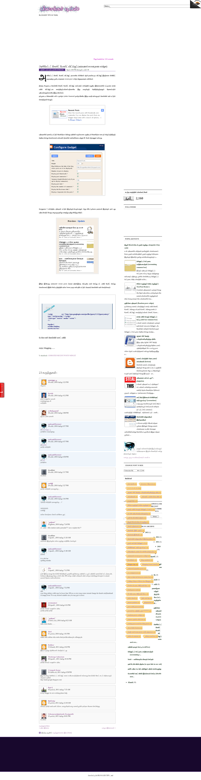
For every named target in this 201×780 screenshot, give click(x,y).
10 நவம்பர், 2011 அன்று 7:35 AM (59, 690)
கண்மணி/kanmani (54, 424)
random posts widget (135, 615)
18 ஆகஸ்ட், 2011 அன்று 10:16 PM (59, 659)
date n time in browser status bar (139, 577)
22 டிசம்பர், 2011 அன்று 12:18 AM (59, 703)
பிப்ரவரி (130, 682)
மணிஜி (50, 483)
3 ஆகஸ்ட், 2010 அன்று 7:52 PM (59, 588)
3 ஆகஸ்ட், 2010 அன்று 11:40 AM (59, 551)
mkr (49, 568)
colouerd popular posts (136, 569)
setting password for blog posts (138, 624)
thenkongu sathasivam (56, 657)
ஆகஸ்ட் (153, 557)
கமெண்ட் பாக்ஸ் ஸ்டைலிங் (150, 497)
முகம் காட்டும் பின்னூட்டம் (136, 543)
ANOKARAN (52, 603)
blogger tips (132, 564)
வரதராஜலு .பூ (52, 380)
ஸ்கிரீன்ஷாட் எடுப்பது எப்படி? (137, 547)
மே (155, 575)
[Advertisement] (128, 39)
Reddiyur (51, 645)
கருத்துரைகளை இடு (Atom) (62, 733)
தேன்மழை (51, 701)
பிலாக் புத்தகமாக (133, 526)
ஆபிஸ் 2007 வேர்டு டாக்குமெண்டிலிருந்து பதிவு (143, 492)
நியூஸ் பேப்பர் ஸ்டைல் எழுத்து (137, 522)
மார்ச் (155, 584)
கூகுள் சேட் (131, 501)
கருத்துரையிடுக (44, 726)
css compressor (133, 573)
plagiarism (147, 602)
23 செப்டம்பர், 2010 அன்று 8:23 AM (60, 620)
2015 (146, 532)
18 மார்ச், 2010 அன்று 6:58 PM (58, 457)
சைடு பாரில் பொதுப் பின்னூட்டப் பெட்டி (140, 509)
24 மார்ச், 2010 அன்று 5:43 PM (58, 499)
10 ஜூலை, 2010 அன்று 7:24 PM (59, 524)
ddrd (50, 632)
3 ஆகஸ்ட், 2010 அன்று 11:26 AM (59, 538)
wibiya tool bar (150, 636)
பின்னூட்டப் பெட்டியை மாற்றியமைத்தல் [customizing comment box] (147, 264)
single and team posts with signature (140, 632)
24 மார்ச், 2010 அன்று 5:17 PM (58, 472)
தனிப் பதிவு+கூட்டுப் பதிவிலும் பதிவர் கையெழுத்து (144, 669)
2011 (157, 542)
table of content (133, 636)
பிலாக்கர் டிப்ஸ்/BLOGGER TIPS (99, 775)
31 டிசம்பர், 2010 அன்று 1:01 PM (59, 634)
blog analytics (146, 560)
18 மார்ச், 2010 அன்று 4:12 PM (58, 396)
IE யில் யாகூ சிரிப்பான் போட (137, 594)
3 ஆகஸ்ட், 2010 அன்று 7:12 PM (59, 570)
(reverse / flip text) (147, 484)
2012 (157, 537)
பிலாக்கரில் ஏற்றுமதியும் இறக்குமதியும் (140, 539)
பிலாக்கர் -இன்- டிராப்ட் (135, 531)
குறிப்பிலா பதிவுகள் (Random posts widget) (139, 303)
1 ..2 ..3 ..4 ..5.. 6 (133, 488)
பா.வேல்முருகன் (53, 411)
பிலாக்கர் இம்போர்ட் (134, 535)
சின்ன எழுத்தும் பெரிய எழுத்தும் (138, 505)
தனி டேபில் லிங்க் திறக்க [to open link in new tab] (145, 664)
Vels (43, 460)
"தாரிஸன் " (52, 522)
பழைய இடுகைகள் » (109, 728)
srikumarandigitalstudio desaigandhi (61, 714)
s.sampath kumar (54, 670)
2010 (159, 547)
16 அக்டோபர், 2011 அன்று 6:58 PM (60, 672)
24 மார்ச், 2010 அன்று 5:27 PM (58, 485)
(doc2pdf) (131, 484)
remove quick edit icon (135, 619)
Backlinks (131, 560)
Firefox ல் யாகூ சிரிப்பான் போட (138, 586)
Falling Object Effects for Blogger (139, 581)
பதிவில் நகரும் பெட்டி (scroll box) (139, 647)
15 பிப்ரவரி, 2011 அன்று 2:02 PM (59, 647)
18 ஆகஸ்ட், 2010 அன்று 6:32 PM (59, 605)
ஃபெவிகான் (131, 497)
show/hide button (134, 628)
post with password (134, 607)
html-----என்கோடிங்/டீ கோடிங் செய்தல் (140, 659)
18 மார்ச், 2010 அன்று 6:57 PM (58, 426)
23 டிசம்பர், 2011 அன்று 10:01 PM (59, 716)
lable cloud (131, 598)
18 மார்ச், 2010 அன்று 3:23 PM (58, 382)
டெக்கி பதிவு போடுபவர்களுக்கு (138, 514)
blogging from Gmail (149, 564)
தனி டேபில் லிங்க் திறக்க (136, 518)
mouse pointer (133, 602)
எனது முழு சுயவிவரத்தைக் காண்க (137, 457)
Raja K (50, 688)
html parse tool (133, 590)
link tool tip (146, 598)
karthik (50, 393)
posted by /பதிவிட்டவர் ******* (138, 611)
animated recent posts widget (62, 356)
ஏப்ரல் (155, 580)
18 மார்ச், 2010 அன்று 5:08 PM (58, 413)
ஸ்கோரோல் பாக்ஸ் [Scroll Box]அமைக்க (141, 552)
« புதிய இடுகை (44, 728)
